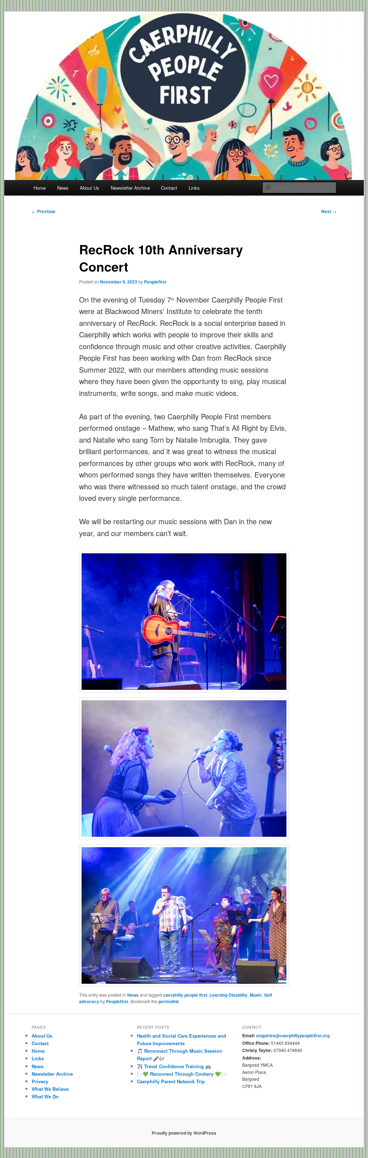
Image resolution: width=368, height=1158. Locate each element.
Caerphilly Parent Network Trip (171, 1081)
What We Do (45, 1096)
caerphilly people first (185, 995)
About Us (89, 187)
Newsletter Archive (130, 187)
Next (328, 211)
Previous (43, 211)
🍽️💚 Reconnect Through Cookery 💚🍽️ (181, 1073)
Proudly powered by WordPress (184, 1133)
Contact (169, 187)
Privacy (40, 1081)
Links (194, 187)
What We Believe (50, 1088)
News (63, 187)
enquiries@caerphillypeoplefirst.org (293, 1035)
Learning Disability (229, 995)
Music (256, 995)
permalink (168, 1001)
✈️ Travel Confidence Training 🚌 (174, 1066)
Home (39, 187)
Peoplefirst (155, 281)
